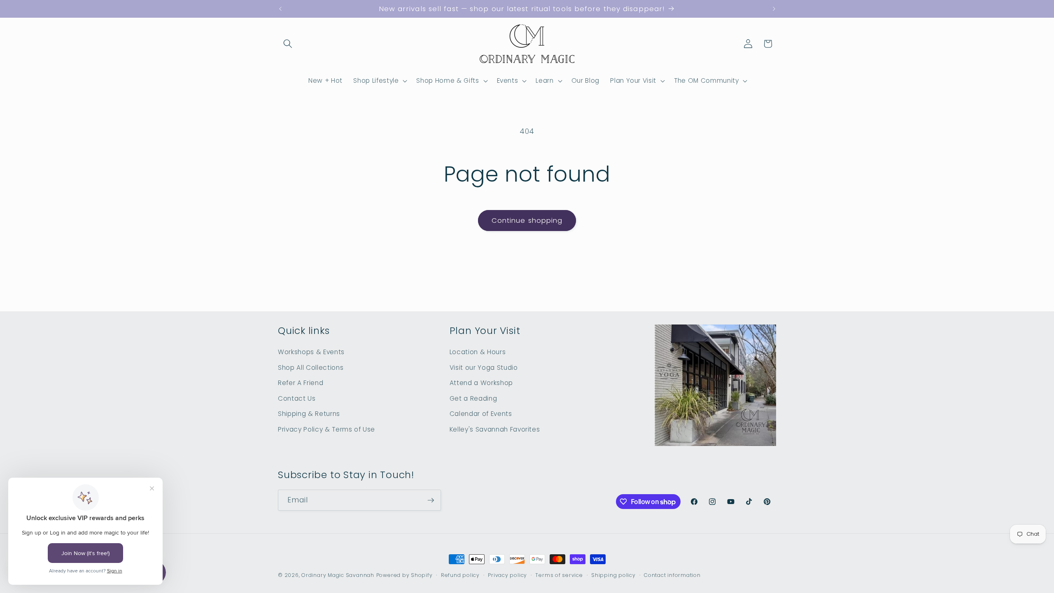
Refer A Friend (300, 382)
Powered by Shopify (404, 575)
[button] (288, 44)
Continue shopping (527, 220)
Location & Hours (478, 352)
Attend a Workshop (481, 382)
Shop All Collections (310, 367)
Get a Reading (473, 398)
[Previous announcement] (280, 9)
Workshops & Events (311, 352)
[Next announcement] (774, 9)
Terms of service (559, 575)
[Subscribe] (431, 500)
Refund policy (460, 575)
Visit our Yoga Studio (484, 367)
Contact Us (297, 398)
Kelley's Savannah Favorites (495, 429)
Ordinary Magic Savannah (337, 575)
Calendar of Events (481, 413)
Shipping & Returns (309, 413)
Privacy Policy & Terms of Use (326, 429)
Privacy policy (507, 575)
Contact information (672, 575)
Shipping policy (613, 575)
